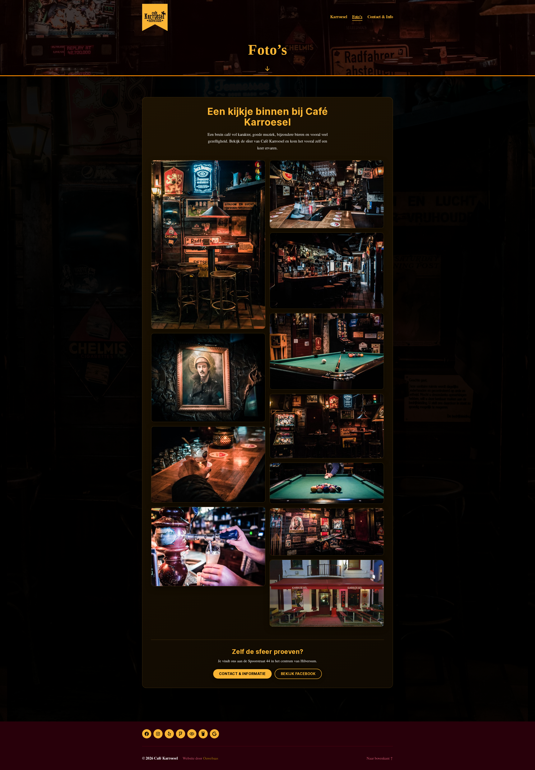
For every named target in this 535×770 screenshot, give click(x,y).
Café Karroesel (166, 758)
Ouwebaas (210, 758)
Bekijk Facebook (298, 674)
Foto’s (357, 17)
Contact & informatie (242, 674)
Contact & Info (380, 17)
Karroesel (338, 17)
